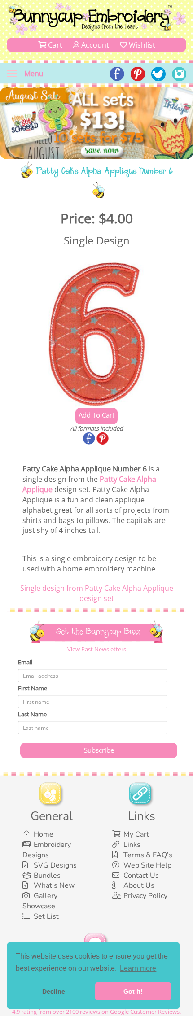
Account (94, 45)
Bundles (47, 876)
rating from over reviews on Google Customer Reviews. (96, 1011)
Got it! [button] (133, 991)
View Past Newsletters (96, 649)
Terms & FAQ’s (147, 855)
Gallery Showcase (39, 901)
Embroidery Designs (46, 850)
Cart (54, 45)
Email (25, 662)
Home (43, 834)
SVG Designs (55, 865)
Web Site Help (147, 865)
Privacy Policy (145, 896)
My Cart (136, 834)
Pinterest (103, 439)
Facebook (89, 439)
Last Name (32, 714)
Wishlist (141, 45)
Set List (46, 916)
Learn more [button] (138, 968)
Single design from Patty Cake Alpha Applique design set (96, 593)
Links (131, 845)
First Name (32, 688)
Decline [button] (53, 991)
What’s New (54, 885)
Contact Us (141, 876)
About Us (138, 885)
